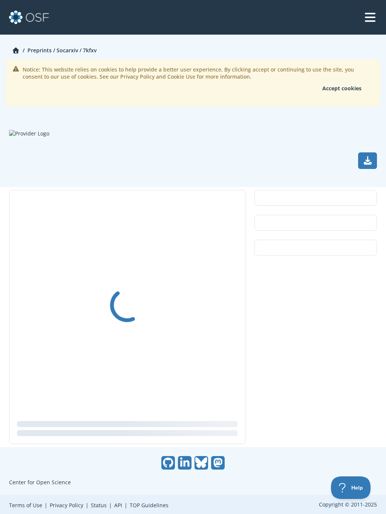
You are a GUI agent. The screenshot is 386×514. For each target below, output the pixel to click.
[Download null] (367, 160)
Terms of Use (25, 505)
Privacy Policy (66, 505)
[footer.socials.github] (168, 463)
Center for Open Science (40, 482)
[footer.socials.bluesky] (201, 463)
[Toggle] (370, 17)
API (118, 505)
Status (99, 505)
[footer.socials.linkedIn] (184, 463)
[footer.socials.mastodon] (218, 463)
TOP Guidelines (149, 505)
